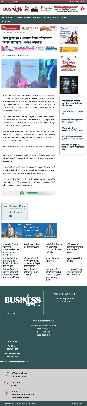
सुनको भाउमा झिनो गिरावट (74, 260)
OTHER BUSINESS (20, 32)
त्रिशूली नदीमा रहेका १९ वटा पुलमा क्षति (32, 246)
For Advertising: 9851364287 (12, 355)
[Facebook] (10, 212)
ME (82, 403)
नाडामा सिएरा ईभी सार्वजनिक (53, 260)
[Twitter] (21, 212)
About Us (12, 341)
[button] (83, 19)
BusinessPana (10, 55)
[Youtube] (10, 216)
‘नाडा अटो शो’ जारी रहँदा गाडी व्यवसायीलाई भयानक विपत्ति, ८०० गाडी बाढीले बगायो (72, 103)
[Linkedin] (18, 212)
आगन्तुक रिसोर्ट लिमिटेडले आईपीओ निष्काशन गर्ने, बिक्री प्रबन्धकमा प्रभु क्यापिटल (53, 275)
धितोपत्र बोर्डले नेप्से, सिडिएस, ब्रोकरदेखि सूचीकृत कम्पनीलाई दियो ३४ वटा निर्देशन (11, 273)
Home (3, 32)
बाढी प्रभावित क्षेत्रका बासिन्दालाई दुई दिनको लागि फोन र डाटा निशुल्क (11, 262)
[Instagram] (14, 212)
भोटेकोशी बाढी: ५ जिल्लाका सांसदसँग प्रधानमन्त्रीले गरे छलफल (72, 129)
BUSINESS (10, 32)
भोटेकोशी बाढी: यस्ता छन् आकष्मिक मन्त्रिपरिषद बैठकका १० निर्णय (54, 248)
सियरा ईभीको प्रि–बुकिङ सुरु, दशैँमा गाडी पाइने (31, 272)
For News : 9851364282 (12, 347)
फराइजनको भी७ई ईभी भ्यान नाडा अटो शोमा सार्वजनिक (74, 272)
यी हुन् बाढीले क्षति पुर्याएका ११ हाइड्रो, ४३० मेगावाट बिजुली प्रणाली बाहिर (73, 147)
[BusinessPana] (3, 55)
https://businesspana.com (17, 209)
